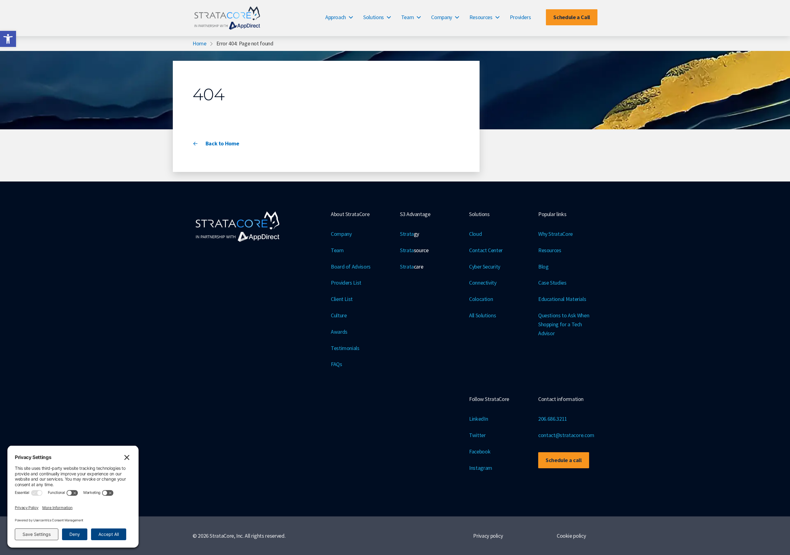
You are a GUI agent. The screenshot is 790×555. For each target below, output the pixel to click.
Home (199, 43)
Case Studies (552, 282)
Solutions (373, 17)
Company (441, 17)
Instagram (480, 467)
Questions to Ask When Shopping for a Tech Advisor (563, 324)
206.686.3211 (552, 418)
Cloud (475, 233)
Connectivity (483, 282)
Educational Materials (562, 299)
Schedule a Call (571, 17)
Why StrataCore (555, 233)
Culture (339, 315)
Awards (339, 331)
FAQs (336, 364)
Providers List (346, 282)
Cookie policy (571, 535)
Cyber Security (484, 266)
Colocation (481, 299)
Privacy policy (488, 535)
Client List (342, 299)
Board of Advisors (351, 266)
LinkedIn (478, 418)
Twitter (477, 435)
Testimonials (345, 348)
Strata (409, 233)
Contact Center (486, 250)
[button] (8, 39)
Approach (335, 17)
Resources (481, 17)
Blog (543, 266)
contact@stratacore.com (566, 435)
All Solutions (482, 315)
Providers (520, 17)
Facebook (479, 451)
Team (407, 17)
